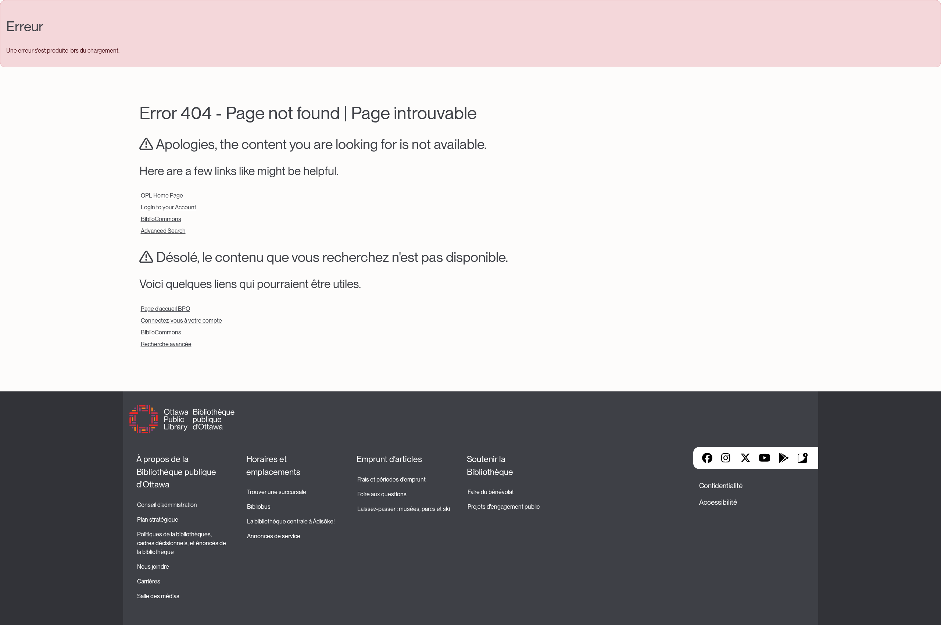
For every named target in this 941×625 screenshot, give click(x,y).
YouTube (764, 458)
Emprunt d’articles (389, 459)
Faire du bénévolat (491, 492)
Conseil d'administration (167, 504)
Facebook (707, 458)
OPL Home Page (162, 195)
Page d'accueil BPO (165, 308)
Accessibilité (718, 502)
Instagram (726, 458)
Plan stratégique (157, 519)
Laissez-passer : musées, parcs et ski (403, 508)
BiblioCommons (161, 219)
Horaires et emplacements (273, 465)
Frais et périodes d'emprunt (391, 479)
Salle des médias (158, 596)
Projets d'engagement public (504, 506)
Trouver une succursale (276, 492)
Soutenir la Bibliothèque (490, 465)
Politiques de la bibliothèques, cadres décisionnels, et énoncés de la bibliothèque (182, 543)
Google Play (784, 458)
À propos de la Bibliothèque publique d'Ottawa (177, 472)
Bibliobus (259, 506)
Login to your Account (168, 207)
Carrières (148, 581)
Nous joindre (153, 566)
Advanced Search (163, 230)
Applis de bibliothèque (803, 458)
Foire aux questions (382, 494)
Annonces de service (273, 536)
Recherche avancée (166, 344)
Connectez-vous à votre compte (181, 320)
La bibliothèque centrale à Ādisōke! (290, 521)
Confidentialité (721, 486)
